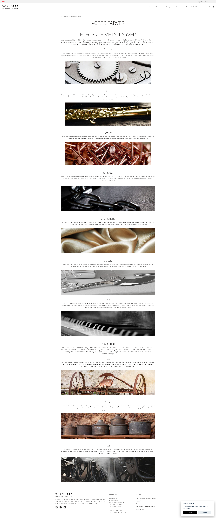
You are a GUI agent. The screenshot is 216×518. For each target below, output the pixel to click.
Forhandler (208, 7)
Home (62, 16)
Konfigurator (200, 2)
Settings (204, 512)
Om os (206, 2)
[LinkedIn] (64, 507)
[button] (3, 2)
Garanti (138, 504)
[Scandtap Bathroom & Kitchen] (9, 7)
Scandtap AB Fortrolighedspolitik (145, 507)
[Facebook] (60, 507)
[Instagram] (56, 507)
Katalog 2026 (140, 509)
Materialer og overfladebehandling (146, 498)
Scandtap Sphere (69, 16)
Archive (186, 7)
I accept (190, 512)
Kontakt (212, 2)
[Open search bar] (213, 7)
